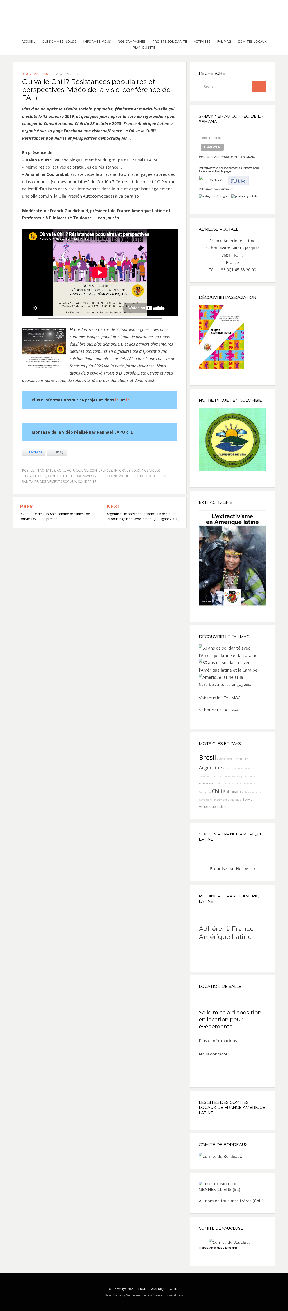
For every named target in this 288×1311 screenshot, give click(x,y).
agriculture (241, 759)
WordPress (176, 1295)
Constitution (60, 476)
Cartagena (205, 792)
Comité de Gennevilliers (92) (219, 1187)
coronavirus (85, 476)
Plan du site (144, 47)
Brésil (207, 757)
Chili (42, 476)
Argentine (210, 767)
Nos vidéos (151, 470)
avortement (225, 759)
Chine (226, 768)
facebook (215, 180)
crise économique (113, 476)
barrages (204, 799)
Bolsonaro (232, 791)
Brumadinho (247, 783)
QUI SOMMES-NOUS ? (59, 41)
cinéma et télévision (227, 783)
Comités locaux (252, 41)
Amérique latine (212, 806)
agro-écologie (247, 776)
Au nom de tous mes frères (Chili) (231, 1200)
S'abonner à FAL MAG (219, 710)
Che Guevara (230, 776)
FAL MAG (224, 41)
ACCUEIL (28, 41)
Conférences (101, 470)
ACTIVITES (202, 41)
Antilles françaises (252, 792)
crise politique (143, 476)
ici (117, 400)
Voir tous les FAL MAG (220, 698)
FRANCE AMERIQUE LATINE (158, 1289)
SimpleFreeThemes (138, 1295)
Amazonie (206, 783)
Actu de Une (77, 470)
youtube (252, 196)
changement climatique (225, 800)
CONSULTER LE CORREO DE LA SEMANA (227, 157)
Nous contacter (214, 1054)
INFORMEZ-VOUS (97, 41)
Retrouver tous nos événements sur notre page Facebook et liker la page (229, 169)
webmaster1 (70, 74)
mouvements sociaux (58, 481)
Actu (61, 470)
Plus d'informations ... (220, 1040)
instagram (223, 196)
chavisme (216, 776)
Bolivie (247, 799)
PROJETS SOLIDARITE (169, 41)
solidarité (87, 481)
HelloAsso (245, 868)
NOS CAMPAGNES (132, 41)
